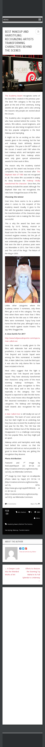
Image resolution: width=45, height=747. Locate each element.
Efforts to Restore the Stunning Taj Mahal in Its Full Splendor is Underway (31, 574)
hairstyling (8, 530)
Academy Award (13, 524)
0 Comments (12, 504)
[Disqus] (22, 621)
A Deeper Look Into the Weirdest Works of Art (12, 571)
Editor (38, 518)
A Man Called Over (12, 414)
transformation (24, 530)
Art (19, 512)
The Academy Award (13, 96)
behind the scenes (25, 524)
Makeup (15, 530)
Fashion (23, 512)
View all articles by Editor (27, 552)
